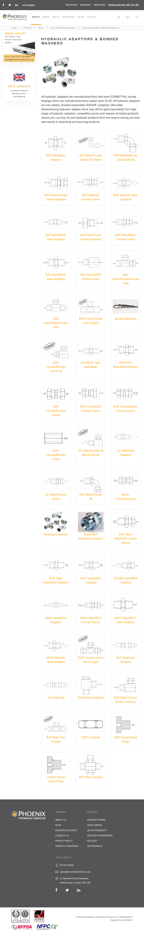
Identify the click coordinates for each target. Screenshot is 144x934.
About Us (60, 820)
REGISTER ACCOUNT (66, 830)
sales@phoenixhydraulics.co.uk (75, 872)
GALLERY (92, 841)
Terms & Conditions (66, 846)
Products (28, 28)
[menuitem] (36, 17)
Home (14, 28)
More (41, 28)
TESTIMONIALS (94, 846)
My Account (71, 5)
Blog (58, 825)
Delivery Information (100, 835)
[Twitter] (67, 890)
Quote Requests (97, 830)
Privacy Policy (64, 841)
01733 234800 (28, 5)
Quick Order (99, 5)
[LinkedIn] (78, 890)
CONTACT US (62, 835)
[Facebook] (56, 890)
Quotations (85, 5)
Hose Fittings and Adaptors (63, 28)
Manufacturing (96, 820)
